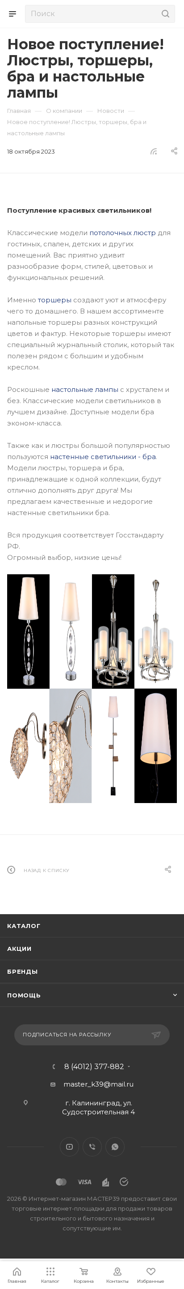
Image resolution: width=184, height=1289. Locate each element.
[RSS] (154, 151)
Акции (19, 948)
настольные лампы (84, 389)
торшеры (54, 300)
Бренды (22, 971)
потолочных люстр (122, 232)
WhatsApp (115, 1146)
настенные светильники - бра (103, 456)
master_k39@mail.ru (98, 1084)
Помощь (24, 995)
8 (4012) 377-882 (94, 1066)
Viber (92, 1146)
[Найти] (164, 14)
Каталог (24, 925)
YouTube (69, 1146)
